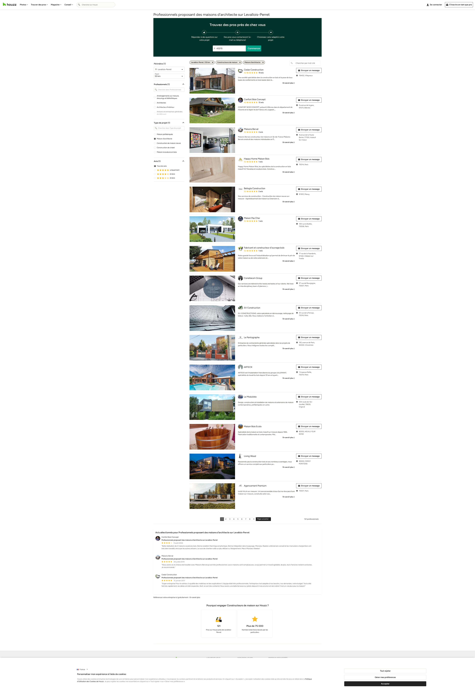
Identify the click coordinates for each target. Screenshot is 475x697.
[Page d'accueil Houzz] (9, 4)
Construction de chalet (166, 148)
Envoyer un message (310, 70)
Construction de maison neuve (169, 143)
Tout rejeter (385, 671)
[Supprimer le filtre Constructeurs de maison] (240, 62)
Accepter (385, 684)
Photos (23, 4)
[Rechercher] (79, 4)
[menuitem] (23, 5)
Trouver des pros (38, 4)
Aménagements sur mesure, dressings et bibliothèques (168, 97)
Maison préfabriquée (165, 134)
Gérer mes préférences (385, 677)
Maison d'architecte (164, 139)
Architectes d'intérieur (165, 107)
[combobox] (96, 4)
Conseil (67, 4)
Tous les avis (162, 166)
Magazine (55, 4)
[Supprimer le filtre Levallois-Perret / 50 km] (213, 62)
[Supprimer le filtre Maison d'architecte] (263, 62)
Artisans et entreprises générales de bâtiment (169, 113)
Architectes (161, 103)
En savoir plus (195, 597)
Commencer (254, 48)
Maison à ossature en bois (167, 152)
